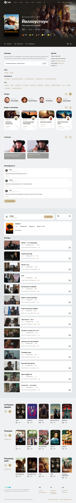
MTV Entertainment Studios (50, 79)
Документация (53, 490)
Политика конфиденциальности (65, 499)
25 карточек (25, 126)
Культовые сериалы (46, 122)
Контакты (41, 490)
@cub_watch (30, 499)
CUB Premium (64, 492)
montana (7, 85)
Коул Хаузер (67, 101)
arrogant (68, 85)
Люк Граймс (14, 101)
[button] (70, 94)
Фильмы (21, 2)
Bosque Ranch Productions (17, 79)
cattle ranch (33, 85)
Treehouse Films (39, 79)
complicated (7, 88)
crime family (25, 85)
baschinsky (60, 119)
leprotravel (8, 119)
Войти (63, 2)
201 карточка (43, 124)
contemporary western (17, 88)
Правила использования (53, 499)
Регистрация (69, 2)
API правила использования (53, 493)
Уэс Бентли (49, 101)
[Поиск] (59, 2)
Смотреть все (7, 439)
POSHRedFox (43, 119)
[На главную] (7, 2)
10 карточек (8, 126)
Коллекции (39, 2)
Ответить (7, 175)
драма (43, 29)
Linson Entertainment (29, 79)
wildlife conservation (56, 85)
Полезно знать (65, 490)
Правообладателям (43, 492)
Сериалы (27, 2)
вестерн (37, 29)
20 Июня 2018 (61, 63)
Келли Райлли (32, 101)
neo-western (40, 85)
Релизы (32, 2)
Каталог (15, 2)
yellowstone (47, 85)
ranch (12, 85)
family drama (18, 85)
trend (64, 85)
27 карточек (60, 126)
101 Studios (7, 79)
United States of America (60, 60)
